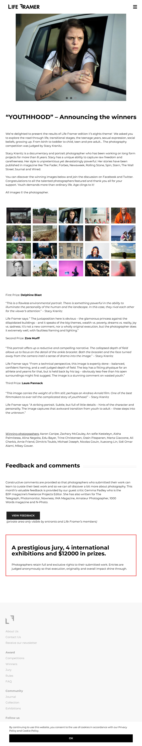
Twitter (128, 177)
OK (71, 738)
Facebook (109, 177)
